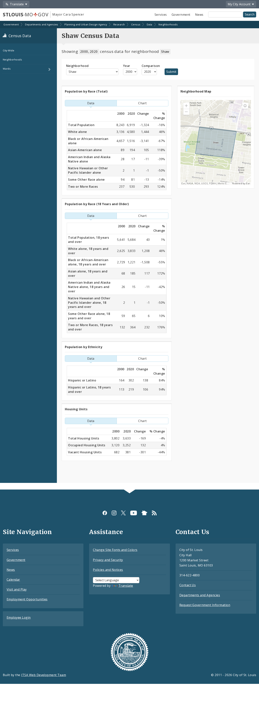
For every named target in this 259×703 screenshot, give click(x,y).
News (199, 15)
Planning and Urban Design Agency (85, 24)
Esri (248, 184)
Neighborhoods (168, 24)
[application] (216, 142)
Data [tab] (90, 103)
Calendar (13, 579)
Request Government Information (204, 605)
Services (161, 15)
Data (149, 24)
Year (126, 66)
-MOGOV (25, 14)
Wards (7, 68)
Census (135, 24)
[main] (129, 255)
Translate (126, 586)
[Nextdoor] (144, 512)
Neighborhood (77, 66)
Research (119, 24)
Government (181, 15)
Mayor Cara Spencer (68, 14)
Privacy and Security (108, 560)
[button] (186, 106)
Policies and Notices (108, 570)
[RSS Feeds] (154, 512)
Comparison (151, 66)
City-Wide (8, 50)
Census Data (19, 35)
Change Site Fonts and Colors (115, 550)
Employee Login (19, 617)
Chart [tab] (142, 103)
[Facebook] (104, 512)
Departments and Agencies (41, 24)
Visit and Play (17, 589)
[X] (123, 512)
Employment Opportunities (27, 599)
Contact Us (187, 585)
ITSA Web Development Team (43, 675)
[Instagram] (114, 512)
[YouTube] (133, 512)
